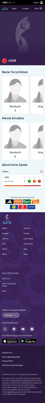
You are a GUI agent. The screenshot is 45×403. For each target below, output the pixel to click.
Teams (4, 249)
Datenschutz (7, 352)
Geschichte (28, 244)
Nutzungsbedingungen (11, 357)
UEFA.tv (5, 238)
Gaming (27, 228)
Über (25, 249)
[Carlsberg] (27, 201)
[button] (37, 8)
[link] (14, 8)
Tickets (26, 233)
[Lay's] (35, 201)
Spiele (4, 228)
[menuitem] (15, 8)
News (4, 254)
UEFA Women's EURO (5, 8)
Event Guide (28, 238)
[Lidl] (14, 207)
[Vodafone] (22, 207)
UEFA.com (6, 278)
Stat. (4, 244)
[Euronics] (31, 207)
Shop (26, 254)
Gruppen (5, 233)
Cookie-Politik (7, 361)
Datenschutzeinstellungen (12, 365)
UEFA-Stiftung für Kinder (9, 284)
